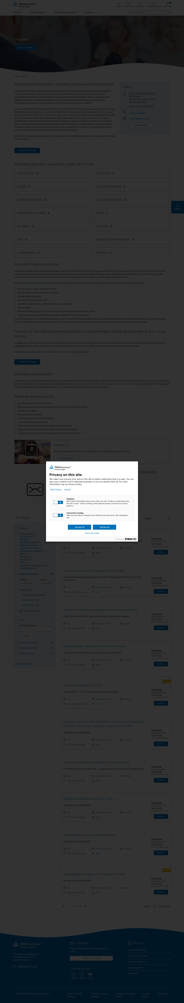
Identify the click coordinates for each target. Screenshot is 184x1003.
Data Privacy (56, 489)
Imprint (67, 489)
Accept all (79, 527)
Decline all (104, 527)
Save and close (92, 533)
